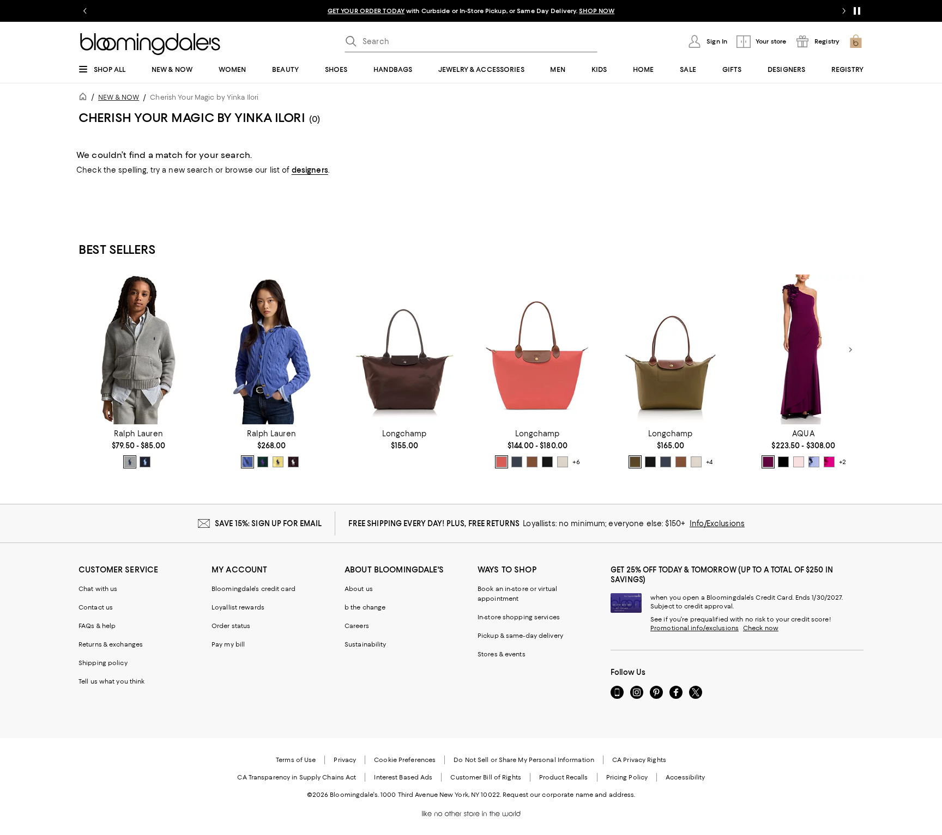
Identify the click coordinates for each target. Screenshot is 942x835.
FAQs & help (97, 626)
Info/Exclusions (717, 523)
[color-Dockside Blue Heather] (247, 461)
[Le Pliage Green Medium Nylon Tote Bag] (404, 349)
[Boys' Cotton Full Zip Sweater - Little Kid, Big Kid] (138, 349)
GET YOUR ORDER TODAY (366, 11)
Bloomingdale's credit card (253, 589)
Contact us (95, 607)
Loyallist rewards (238, 607)
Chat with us (97, 589)
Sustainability (366, 644)
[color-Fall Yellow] (278, 461)
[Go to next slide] (843, 10)
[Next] (850, 349)
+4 (709, 462)
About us (359, 589)
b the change (365, 607)
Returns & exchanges (110, 644)
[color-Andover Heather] (129, 461)
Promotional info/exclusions (694, 628)
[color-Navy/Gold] (516, 461)
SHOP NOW (596, 11)
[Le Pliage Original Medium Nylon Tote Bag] (670, 349)
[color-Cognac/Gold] (532, 461)
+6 (576, 462)
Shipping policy (103, 663)
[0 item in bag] (855, 41)
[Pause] (856, 10)
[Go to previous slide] (85, 10)
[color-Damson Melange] (293, 461)
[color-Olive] (635, 461)
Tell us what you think (111, 681)
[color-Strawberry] (501, 461)
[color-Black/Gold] (547, 461)
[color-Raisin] (768, 461)
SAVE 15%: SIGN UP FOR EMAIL (268, 523)
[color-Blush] (798, 461)
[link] (138, 449)
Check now (760, 628)
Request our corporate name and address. (569, 795)
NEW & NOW (118, 97)
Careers (357, 626)
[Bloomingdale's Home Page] (150, 44)
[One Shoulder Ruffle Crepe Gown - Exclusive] (803, 349)
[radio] (130, 462)
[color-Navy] (145, 461)
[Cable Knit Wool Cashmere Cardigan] (271, 349)
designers (310, 170)
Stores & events (502, 654)
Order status (231, 626)
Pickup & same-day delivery (520, 635)
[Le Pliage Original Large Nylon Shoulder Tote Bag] (537, 349)
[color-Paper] (562, 461)
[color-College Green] (262, 461)
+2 (842, 462)
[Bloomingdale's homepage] (85, 98)
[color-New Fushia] (829, 461)
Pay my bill (228, 644)
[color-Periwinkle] (813, 461)
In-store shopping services (519, 617)
